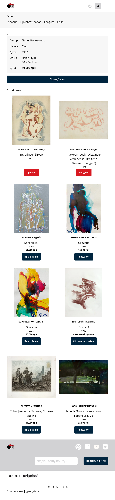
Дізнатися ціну (83, 341)
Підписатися (96, 461)
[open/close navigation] (106, 6)
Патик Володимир (33, 40)
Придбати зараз (30, 22)
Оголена (83, 243)
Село (60, 22)
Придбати (57, 79)
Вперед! (84, 327)
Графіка (49, 22)
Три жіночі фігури (31, 154)
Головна (12, 22)
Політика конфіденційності (24, 491)
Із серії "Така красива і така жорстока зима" (84, 413)
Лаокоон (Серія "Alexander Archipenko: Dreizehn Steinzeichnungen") (84, 159)
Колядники (31, 243)
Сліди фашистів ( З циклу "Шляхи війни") (31, 413)
